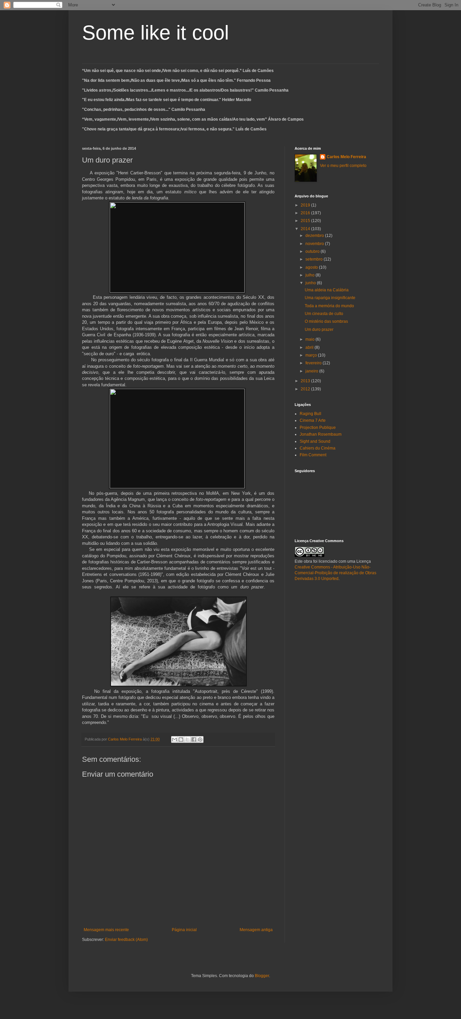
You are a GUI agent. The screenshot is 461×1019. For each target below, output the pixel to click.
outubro (313, 251)
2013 (306, 381)
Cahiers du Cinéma (317, 448)
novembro (315, 243)
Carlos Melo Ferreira (346, 156)
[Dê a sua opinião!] (181, 739)
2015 (306, 220)
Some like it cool (155, 32)
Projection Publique (318, 427)
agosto (312, 267)
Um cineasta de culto (324, 313)
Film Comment (313, 455)
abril (310, 347)
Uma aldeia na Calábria (327, 290)
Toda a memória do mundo (329, 306)
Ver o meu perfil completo (343, 165)
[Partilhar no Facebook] (193, 739)
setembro (314, 259)
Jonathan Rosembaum (321, 434)
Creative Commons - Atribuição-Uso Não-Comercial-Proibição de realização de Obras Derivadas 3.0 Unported (335, 573)
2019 (306, 205)
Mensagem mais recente (106, 929)
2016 (306, 213)
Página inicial (184, 929)
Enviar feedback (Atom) (126, 939)
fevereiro (314, 363)
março (311, 355)
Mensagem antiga (256, 929)
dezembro (315, 235)
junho (311, 283)
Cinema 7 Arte (313, 420)
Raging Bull (310, 413)
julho (310, 275)
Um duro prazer (319, 329)
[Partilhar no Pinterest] (200, 739)
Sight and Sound (315, 441)
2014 (306, 228)
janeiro (312, 371)
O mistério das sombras (326, 321)
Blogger (262, 975)
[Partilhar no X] (187, 739)
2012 (306, 389)
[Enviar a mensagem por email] (174, 739)
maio (310, 339)
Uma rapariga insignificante (330, 297)
